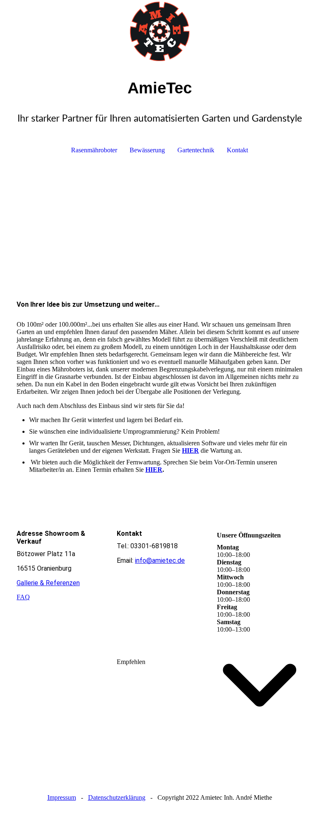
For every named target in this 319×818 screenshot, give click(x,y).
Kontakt (237, 150)
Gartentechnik (195, 150)
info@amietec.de (160, 560)
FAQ (23, 597)
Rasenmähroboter (94, 150)
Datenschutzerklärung (116, 797)
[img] (159, 31)
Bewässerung (147, 150)
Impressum (61, 797)
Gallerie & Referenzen (48, 583)
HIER (153, 469)
